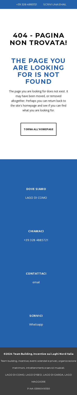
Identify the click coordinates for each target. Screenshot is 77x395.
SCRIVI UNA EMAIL (54, 4)
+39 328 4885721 (26, 4)
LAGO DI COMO (36, 197)
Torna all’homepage (38, 129)
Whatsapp (36, 324)
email (36, 282)
